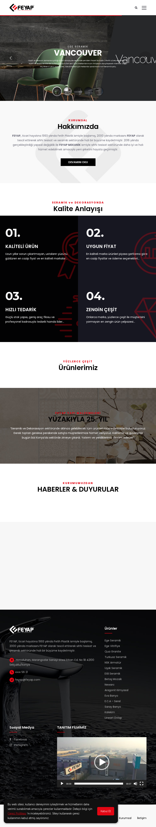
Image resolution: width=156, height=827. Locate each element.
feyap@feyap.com (27, 680)
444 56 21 (21, 672)
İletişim (141, 818)
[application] (101, 762)
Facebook (20, 739)
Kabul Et (106, 811)
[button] (101, 762)
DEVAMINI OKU (78, 162)
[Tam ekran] (141, 784)
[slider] (98, 784)
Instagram (20, 745)
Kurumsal (125, 818)
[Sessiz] (135, 784)
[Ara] (136, 7)
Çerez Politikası (17, 813)
